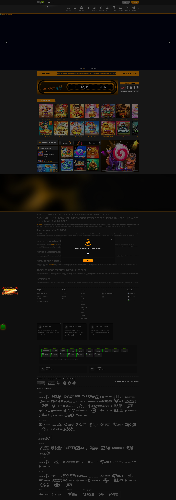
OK (88, 260)
